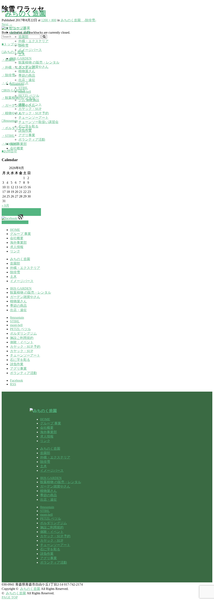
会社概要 (16, 148)
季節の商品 (26, 75)
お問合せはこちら (21, 212)
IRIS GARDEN (21, 58)
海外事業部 (18, 144)
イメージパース (30, 50)
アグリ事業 (26, 135)
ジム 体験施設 (28, 100)
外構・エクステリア (33, 41)
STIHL (23, 88)
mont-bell (24, 91)
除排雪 (23, 45)
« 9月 (5, 205)
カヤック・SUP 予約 (33, 113)
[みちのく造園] (24, 13)
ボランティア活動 (31, 139)
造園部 (23, 36)
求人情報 (16, 247)
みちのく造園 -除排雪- (78, 20)
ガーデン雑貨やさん (33, 67)
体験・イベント (30, 104)
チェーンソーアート (33, 117)
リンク (15, 251)
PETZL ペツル (28, 95)
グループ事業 (20, 28)
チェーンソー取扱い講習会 (38, 122)
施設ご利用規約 (21, 338)
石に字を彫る (28, 126)
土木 (21, 54)
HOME (15, 230)
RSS (13, 384)
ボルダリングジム (23, 333)
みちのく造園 (20, 32)
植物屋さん (26, 71)
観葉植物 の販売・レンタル (38, 62)
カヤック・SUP (29, 109)
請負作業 (25, 130)
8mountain (17, 84)
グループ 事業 (20, 234)
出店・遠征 (26, 80)
